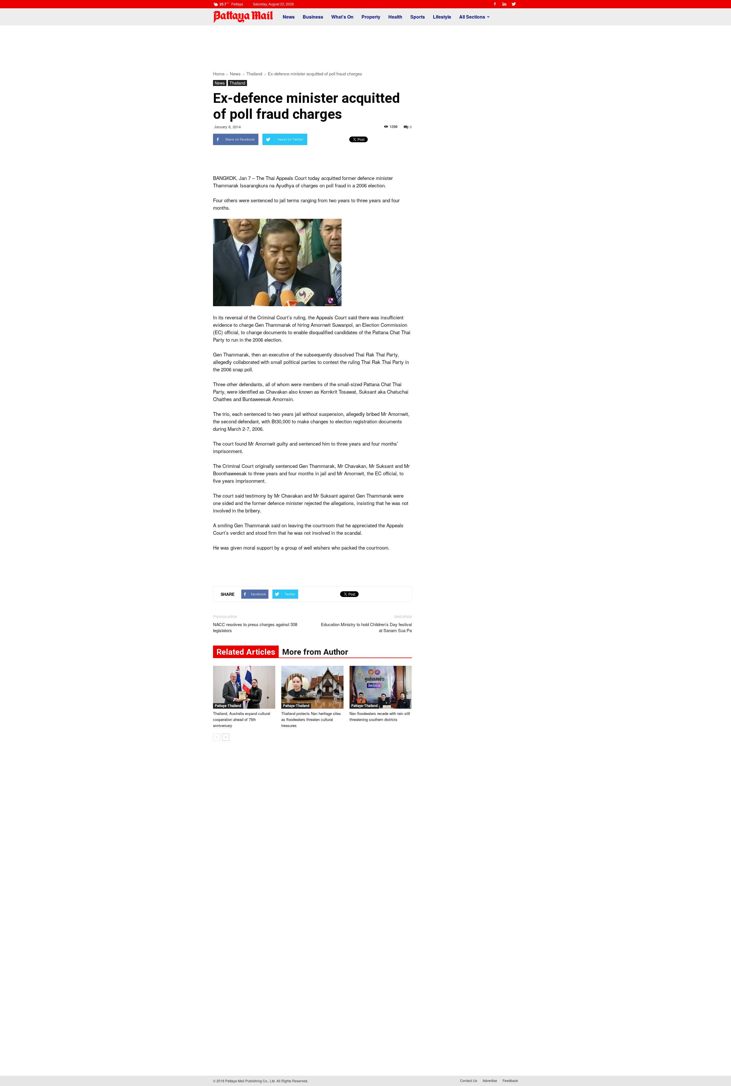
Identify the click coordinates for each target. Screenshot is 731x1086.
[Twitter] (513, 4)
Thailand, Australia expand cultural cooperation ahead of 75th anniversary (241, 719)
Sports (417, 16)
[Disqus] (312, 831)
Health (395, 16)
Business (313, 16)
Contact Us (468, 1080)
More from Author (315, 652)
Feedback (510, 1080)
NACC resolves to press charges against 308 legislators (255, 627)
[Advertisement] (365, 45)
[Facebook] (495, 4)
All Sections (472, 16)
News (289, 16)
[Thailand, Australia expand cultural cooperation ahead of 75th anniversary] (244, 687)
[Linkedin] (504, 4)
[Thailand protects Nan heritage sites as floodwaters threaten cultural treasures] (312, 687)
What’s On (342, 16)
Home (218, 74)
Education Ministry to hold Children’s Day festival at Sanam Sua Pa (366, 627)
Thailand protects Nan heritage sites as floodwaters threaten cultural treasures (311, 719)
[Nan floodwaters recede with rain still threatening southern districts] (381, 687)
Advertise (490, 1080)
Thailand (237, 83)
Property (371, 16)
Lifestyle (442, 16)
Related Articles (245, 652)
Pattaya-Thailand (228, 706)
